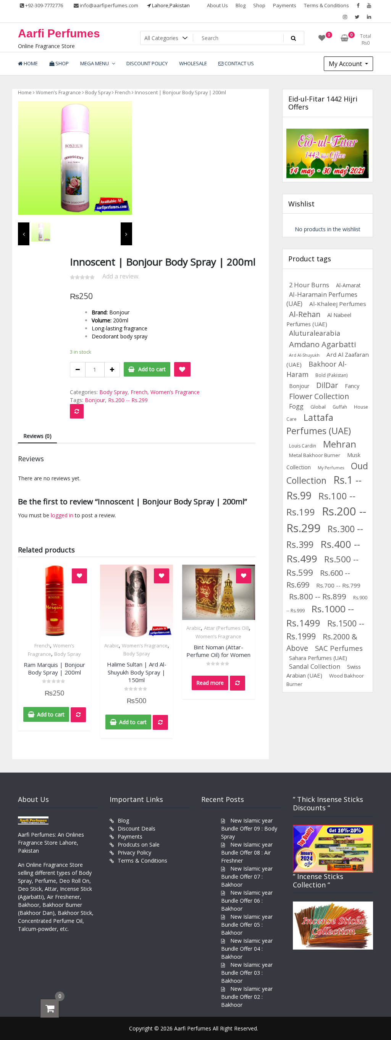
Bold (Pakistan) (331, 375)
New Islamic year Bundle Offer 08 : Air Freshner (247, 852)
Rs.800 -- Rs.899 (317, 596)
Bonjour (95, 400)
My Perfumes (331, 467)
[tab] (37, 436)
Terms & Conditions (326, 5)
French (123, 92)
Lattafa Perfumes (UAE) (318, 424)
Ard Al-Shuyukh (304, 355)
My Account (346, 64)
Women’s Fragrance (58, 92)
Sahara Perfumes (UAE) (318, 658)
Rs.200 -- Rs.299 (128, 400)
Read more (210, 682)
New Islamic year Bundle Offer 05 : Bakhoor (247, 924)
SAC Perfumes (339, 648)
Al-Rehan (304, 314)
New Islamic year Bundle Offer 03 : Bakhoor (247, 972)
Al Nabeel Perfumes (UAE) (318, 319)
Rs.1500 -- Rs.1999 (325, 630)
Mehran (339, 444)
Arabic (111, 645)
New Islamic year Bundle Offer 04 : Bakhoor (247, 948)
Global (318, 406)
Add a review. (120, 276)
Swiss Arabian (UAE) (323, 671)
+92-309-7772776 (43, 5)
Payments (284, 5)
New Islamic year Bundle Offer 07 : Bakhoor (247, 876)
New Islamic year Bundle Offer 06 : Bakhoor (247, 900)
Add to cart (152, 369)
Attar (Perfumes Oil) (226, 628)
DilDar (327, 385)
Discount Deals (136, 828)
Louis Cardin (302, 446)
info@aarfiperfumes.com (108, 5)
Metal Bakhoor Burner (314, 455)
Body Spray (98, 92)
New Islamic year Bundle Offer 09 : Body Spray (249, 828)
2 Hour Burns (309, 284)
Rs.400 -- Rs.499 (323, 551)
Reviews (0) (37, 436)
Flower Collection (319, 396)
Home (25, 92)
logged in (62, 515)
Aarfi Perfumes (59, 33)
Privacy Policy (134, 852)
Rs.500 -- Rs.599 (322, 565)
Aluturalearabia (314, 333)
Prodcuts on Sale (139, 844)
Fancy (352, 386)
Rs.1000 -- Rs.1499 (320, 615)
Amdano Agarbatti (322, 344)
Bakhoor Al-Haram (316, 369)
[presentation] (23, 233)
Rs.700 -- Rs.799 (338, 585)
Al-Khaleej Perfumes (337, 303)
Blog (241, 5)
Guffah (340, 407)
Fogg (296, 406)
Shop (259, 5)
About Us (217, 5)
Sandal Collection (314, 666)
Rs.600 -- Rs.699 (318, 579)
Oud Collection (327, 473)
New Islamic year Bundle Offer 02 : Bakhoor (247, 996)
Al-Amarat (348, 285)
